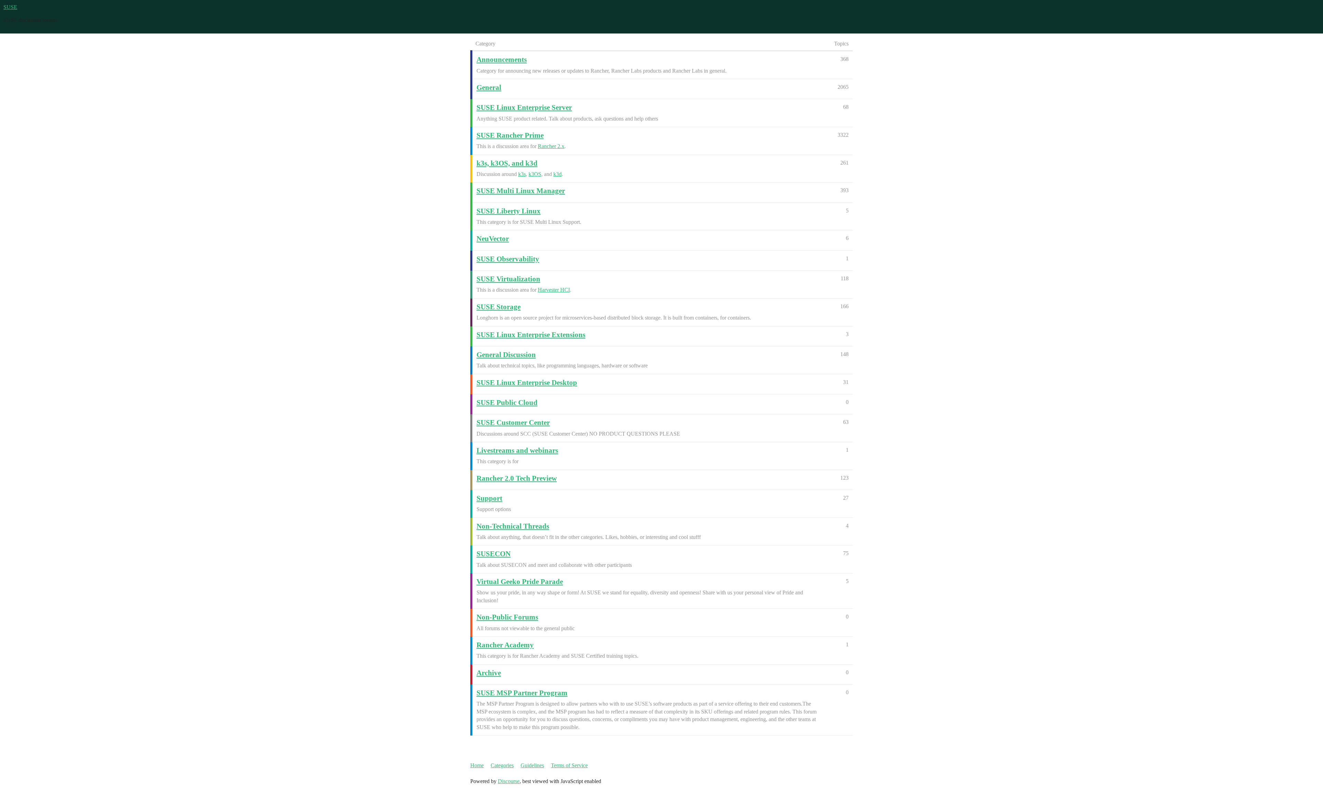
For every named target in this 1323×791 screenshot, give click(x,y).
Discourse (509, 781)
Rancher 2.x (551, 146)
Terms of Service (569, 765)
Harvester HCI (554, 290)
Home (477, 765)
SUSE (10, 7)
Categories (502, 765)
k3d (557, 174)
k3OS (535, 174)
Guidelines (532, 765)
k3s (522, 174)
